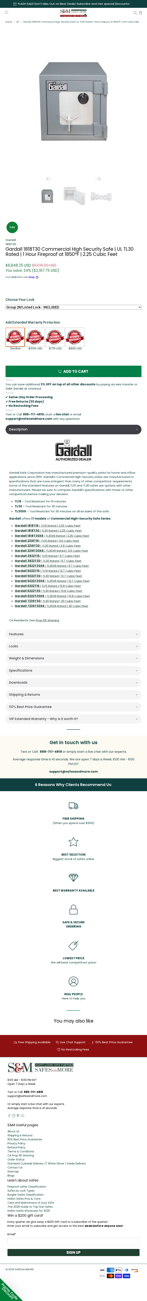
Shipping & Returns (20, 1135)
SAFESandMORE (24, 1269)
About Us (13, 1131)
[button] (73, 429)
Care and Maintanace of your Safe (30, 1203)
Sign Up (73, 1252)
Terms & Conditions (20, 1151)
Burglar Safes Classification (25, 1195)
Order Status (15, 1159)
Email (11, 1234)
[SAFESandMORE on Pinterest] (18, 1116)
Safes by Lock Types (20, 1191)
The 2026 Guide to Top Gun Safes (30, 1207)
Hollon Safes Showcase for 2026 (28, 1211)
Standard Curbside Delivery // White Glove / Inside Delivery (46, 1163)
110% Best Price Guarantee (24, 1139)
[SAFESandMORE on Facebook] (9, 1116)
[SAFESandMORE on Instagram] (13, 1116)
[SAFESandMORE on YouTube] (22, 1116)
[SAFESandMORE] (73, 13)
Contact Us (15, 1167)
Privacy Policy (16, 1143)
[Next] (98, 179)
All (17, 22)
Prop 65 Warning (47, 620)
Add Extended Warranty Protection (33, 322)
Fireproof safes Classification (26, 1187)
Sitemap (13, 1171)
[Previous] (49, 179)
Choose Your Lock (20, 300)
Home (9, 22)
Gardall (11, 240)
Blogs (10, 1175)
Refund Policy (16, 1147)
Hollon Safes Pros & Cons (24, 1199)
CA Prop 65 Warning (20, 1155)
